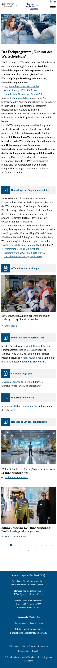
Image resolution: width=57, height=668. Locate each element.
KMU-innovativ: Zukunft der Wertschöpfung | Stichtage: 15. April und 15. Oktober (25, 317)
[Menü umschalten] (53, 6)
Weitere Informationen (16, 477)
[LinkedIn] (51, 1)
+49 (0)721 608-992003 (30, 604)
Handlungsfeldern (21, 98)
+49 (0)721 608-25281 (32, 600)
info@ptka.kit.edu (32, 607)
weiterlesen (11, 325)
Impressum (43, 646)
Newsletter (31, 346)
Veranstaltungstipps (21, 373)
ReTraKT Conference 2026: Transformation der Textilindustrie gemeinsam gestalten (26, 529)
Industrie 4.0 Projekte (22, 397)
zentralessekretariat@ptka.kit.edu (32, 633)
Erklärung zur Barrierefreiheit (22, 646)
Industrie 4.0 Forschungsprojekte (20, 406)
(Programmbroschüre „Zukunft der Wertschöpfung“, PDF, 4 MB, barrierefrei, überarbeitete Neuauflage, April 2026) (24, 90)
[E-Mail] (55, 1)
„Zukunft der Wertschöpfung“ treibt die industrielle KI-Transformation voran (28, 471)
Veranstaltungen (12, 382)
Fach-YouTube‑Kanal (33, 357)
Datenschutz (23, 651)
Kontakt (35, 651)
